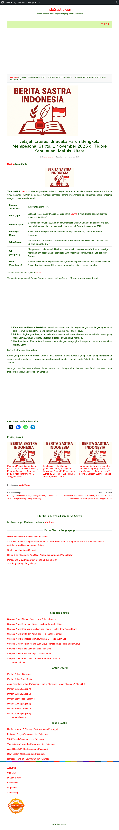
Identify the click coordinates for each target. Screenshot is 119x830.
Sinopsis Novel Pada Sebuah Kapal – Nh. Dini (29, 648)
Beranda (14, 77)
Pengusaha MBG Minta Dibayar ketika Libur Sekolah (32, 559)
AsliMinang (12, 792)
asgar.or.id (12, 787)
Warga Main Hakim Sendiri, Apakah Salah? (27, 536)
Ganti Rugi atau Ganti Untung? (21, 549)
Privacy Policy (14, 777)
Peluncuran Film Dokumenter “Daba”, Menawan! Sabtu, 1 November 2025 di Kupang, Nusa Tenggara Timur (88, 495)
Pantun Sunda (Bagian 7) (19, 693)
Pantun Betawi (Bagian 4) (19, 673)
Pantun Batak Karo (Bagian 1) (21, 678)
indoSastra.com (59, 9)
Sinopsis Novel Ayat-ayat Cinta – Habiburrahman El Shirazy (35, 623)
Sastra (10, 163)
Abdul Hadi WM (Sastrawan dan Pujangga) (27, 748)
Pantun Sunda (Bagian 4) (19, 688)
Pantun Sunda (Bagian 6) (19, 713)
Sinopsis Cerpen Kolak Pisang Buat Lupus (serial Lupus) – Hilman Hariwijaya (43, 643)
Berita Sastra (24, 484)
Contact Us (12, 782)
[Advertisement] (59, 51)
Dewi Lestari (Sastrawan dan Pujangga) (26, 753)
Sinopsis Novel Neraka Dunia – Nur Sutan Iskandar (31, 618)
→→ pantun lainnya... (17, 716)
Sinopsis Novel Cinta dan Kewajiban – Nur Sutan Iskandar (34, 633)
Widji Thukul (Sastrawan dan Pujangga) (25, 738)
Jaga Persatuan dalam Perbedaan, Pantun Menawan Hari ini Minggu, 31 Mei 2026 (46, 683)
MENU (107, 24)
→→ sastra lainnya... (17, 661)
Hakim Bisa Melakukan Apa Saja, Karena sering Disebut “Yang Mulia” (40, 554)
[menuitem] (2, 2)
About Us (11, 767)
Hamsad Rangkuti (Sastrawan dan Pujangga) (28, 758)
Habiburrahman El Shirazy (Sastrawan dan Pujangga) (32, 729)
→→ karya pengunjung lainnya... (22, 563)
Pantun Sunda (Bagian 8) (19, 703)
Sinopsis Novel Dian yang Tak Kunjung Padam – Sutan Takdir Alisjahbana (42, 628)
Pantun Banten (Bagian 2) (19, 708)
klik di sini (49, 522)
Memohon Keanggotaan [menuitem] (29, 2)
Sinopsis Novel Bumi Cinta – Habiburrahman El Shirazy (33, 658)
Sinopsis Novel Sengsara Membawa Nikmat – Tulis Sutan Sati (36, 638)
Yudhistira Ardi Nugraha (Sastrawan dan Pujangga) (31, 743)
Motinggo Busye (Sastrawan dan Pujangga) (27, 734)
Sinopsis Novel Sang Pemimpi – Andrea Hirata (29, 653)
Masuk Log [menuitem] (11, 2)
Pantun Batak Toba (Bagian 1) (21, 698)
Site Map (11, 772)
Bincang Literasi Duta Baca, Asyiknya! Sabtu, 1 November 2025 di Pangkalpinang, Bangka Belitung (32, 495)
